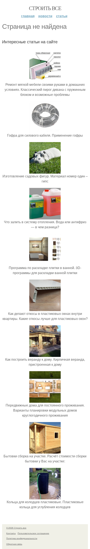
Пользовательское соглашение (33, 533)
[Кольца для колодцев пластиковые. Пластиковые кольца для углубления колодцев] (45, 496)
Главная (28, 15)
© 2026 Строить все (16, 527)
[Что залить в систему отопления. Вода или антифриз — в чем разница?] (45, 216)
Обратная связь (14, 543)
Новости (45, 15)
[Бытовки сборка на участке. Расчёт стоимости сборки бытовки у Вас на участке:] (45, 451)
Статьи (61, 15)
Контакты (11, 533)
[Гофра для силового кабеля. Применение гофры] (45, 130)
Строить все (45, 8)
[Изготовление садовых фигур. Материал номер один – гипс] (45, 171)
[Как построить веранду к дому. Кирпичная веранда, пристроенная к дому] (45, 354)
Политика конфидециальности (21, 538)
